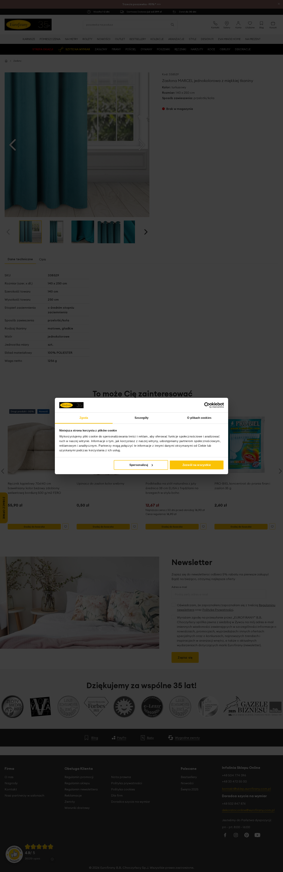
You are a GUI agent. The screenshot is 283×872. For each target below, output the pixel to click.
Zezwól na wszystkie (197, 465)
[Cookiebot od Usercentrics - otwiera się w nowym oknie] (207, 405)
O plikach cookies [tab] (199, 417)
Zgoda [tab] (84, 417)
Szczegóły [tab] (142, 417)
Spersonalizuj (138, 465)
